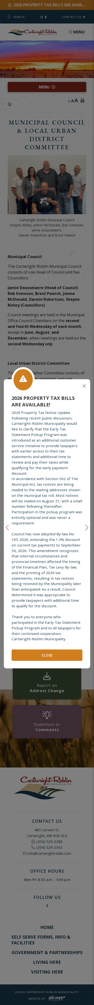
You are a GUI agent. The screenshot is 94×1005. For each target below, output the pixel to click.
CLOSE (47, 655)
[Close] (84, 386)
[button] (8, 527)
